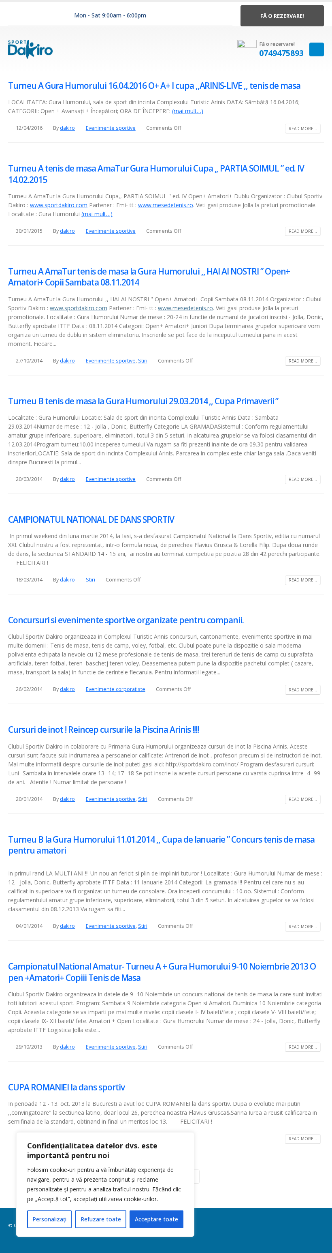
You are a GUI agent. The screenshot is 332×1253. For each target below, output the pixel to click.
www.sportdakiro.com (58, 205)
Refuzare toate (101, 1219)
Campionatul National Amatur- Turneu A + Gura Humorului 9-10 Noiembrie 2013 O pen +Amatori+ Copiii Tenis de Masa (162, 972)
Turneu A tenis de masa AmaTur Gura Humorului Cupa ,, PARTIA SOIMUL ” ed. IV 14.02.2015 (156, 174)
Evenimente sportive (111, 127)
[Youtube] (50, 16)
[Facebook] (15, 16)
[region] (105, 1184)
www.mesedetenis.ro (165, 205)
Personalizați (49, 1219)
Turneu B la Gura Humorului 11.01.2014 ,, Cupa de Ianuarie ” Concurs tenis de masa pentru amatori (161, 845)
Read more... (303, 128)
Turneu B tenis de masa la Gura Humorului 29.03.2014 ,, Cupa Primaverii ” (143, 401)
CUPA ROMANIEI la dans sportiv (66, 1087)
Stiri (142, 360)
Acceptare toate (156, 1219)
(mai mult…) (187, 111)
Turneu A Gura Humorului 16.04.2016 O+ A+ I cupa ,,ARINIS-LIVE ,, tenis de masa (154, 85)
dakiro (67, 127)
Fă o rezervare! (282, 15)
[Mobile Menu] (316, 49)
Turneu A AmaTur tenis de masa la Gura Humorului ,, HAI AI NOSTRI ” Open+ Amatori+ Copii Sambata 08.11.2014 (149, 277)
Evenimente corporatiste (115, 689)
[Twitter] (33, 16)
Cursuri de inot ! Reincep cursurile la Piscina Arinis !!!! (103, 729)
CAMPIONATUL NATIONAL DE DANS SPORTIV (91, 519)
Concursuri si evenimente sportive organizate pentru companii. (126, 620)
